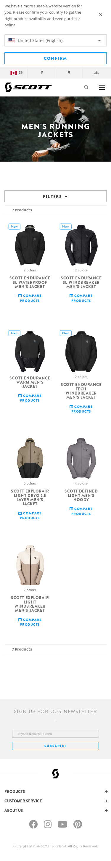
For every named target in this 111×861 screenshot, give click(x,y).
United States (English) (39, 40)
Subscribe (55, 745)
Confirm (55, 58)
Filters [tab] (52, 196)
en (21, 72)
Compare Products (31, 298)
